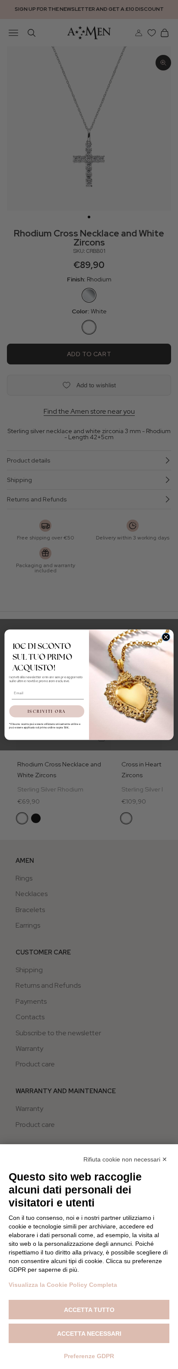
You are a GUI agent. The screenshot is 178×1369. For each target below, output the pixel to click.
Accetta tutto (89, 1309)
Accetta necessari (89, 1333)
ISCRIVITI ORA (47, 711)
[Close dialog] (166, 637)
